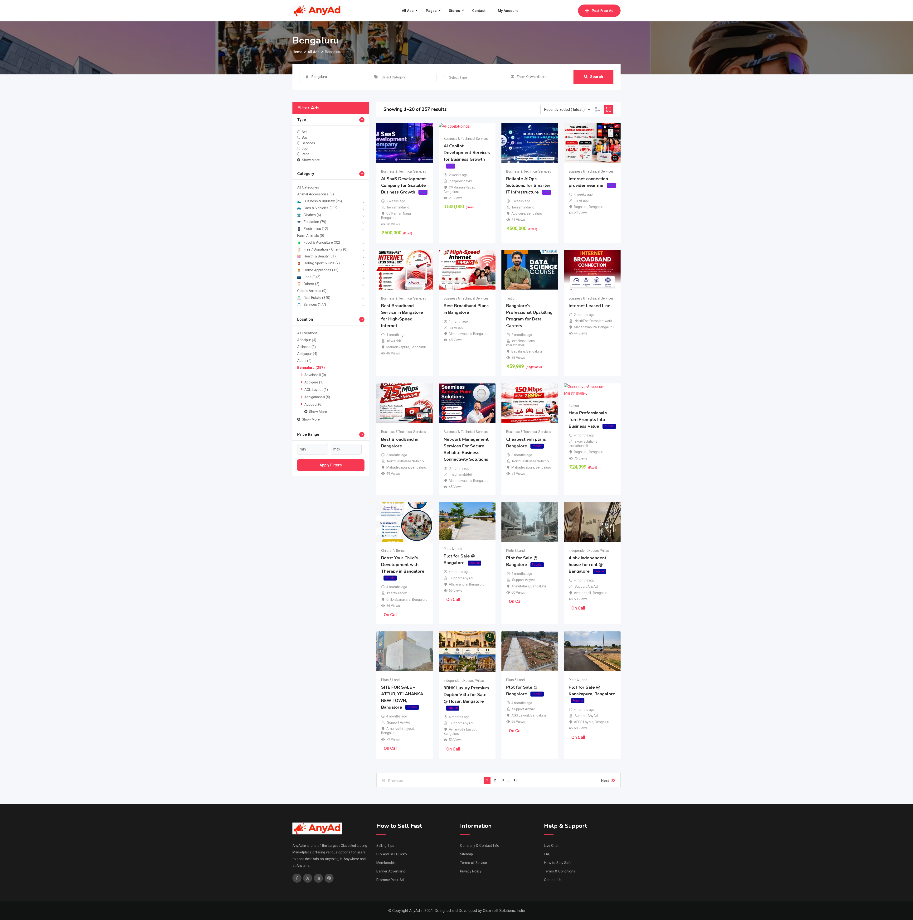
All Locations (307, 333)
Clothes (312, 215)
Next (605, 781)
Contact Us (553, 880)
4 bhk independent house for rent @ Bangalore (587, 564)
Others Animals (311, 291)
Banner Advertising (391, 871)
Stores (454, 11)
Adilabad (306, 347)
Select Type (458, 77)
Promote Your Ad (390, 880)
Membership (386, 863)
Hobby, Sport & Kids (322, 263)
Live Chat (551, 845)
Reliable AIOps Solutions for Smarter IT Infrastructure (528, 185)
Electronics (316, 229)
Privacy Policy (470, 871)
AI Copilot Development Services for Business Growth (467, 152)
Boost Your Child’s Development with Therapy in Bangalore (402, 564)
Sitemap (466, 854)
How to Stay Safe (558, 863)
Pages (431, 11)
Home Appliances (321, 270)
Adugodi (313, 404)
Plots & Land (453, 549)
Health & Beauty (320, 256)
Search (596, 76)
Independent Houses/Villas (589, 550)
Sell (304, 132)
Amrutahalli (520, 586)
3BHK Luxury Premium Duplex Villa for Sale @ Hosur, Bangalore (466, 694)
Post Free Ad (602, 11)
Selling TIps (385, 845)
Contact (479, 11)
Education (315, 222)
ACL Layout (316, 389)
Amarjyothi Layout (400, 729)
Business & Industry (323, 201)
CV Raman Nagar (399, 213)
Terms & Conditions (559, 871)
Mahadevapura (397, 347)
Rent (305, 154)
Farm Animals (310, 235)
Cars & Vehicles (321, 208)
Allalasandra (458, 584)
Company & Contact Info (479, 845)
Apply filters (331, 465)
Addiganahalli (317, 397)
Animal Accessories (315, 194)
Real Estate (317, 297)
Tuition (511, 298)
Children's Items (393, 550)
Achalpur (306, 340)
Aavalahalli (315, 375)
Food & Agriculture (322, 242)
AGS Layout (520, 715)
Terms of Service (473, 863)
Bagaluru (581, 207)
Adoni (304, 360)
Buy (304, 137)
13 (515, 780)
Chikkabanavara (398, 599)
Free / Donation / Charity (325, 249)
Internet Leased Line (589, 306)
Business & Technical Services (403, 171)
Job (305, 148)
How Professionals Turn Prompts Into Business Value (588, 419)
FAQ (547, 854)
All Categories (308, 187)
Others (311, 284)
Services (308, 143)
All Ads (407, 11)
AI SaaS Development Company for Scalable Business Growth (403, 185)
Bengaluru (311, 367)
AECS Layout (583, 722)
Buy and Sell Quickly (391, 854)
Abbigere (313, 382)
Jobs (312, 277)
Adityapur (307, 354)
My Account (508, 11)
